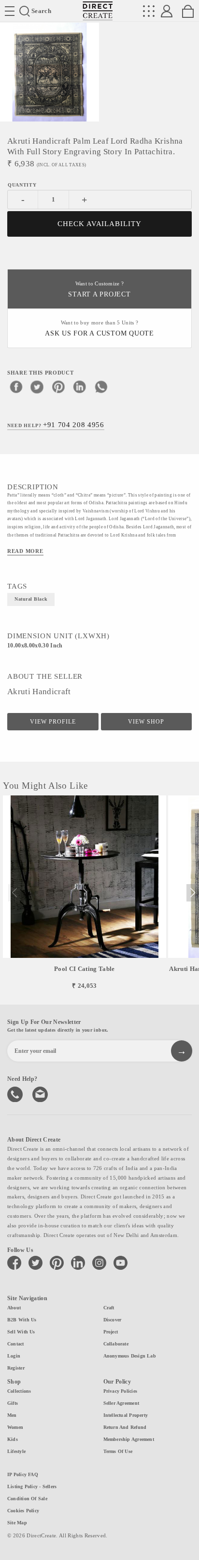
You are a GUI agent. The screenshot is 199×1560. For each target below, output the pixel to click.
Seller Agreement (121, 1403)
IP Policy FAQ (22, 1474)
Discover (112, 1319)
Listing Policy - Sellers (32, 1486)
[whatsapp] (101, 386)
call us (16, 1093)
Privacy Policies (120, 1391)
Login (13, 1355)
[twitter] (37, 386)
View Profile (53, 722)
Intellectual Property (125, 1415)
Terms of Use (118, 1451)
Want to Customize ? (99, 289)
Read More (25, 551)
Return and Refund (125, 1427)
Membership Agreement (128, 1439)
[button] (192, 892)
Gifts (12, 1403)
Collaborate (115, 1343)
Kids (12, 1439)
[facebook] (16, 386)
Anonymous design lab (129, 1355)
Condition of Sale (27, 1498)
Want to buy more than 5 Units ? (99, 328)
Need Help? (55, 425)
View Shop (146, 722)
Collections (19, 1391)
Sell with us (21, 1331)
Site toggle (9, 11)
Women (15, 1427)
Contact (15, 1343)
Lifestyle (16, 1451)
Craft (108, 1307)
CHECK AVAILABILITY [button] (99, 224)
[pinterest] (58, 386)
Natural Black (30, 599)
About (14, 1307)
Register (16, 1368)
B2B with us (21, 1319)
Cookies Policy (23, 1510)
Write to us (41, 1093)
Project (110, 1331)
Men (12, 1415)
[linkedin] (79, 386)
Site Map (17, 1522)
